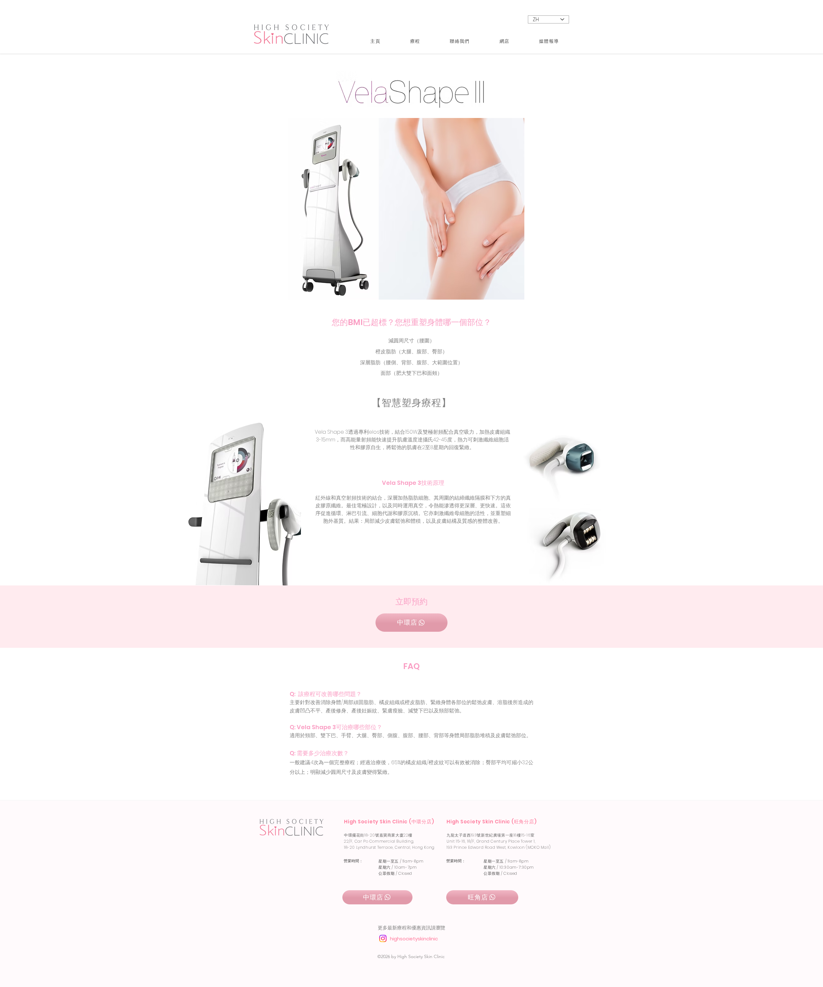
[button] (415, 41)
